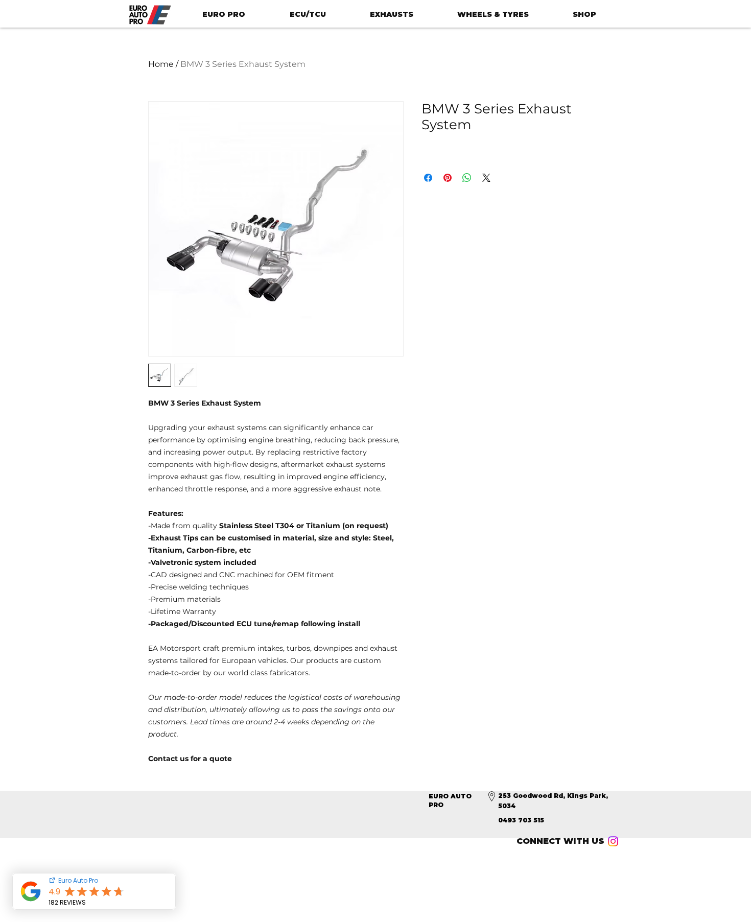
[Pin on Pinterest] (447, 178)
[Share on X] (486, 178)
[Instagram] (613, 841)
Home (161, 64)
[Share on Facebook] (428, 178)
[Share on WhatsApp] (467, 178)
